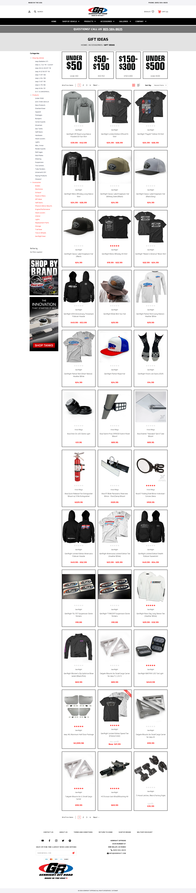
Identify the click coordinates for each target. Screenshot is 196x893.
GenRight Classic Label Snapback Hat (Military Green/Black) (114, 195)
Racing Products (41, 175)
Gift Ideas (38, 199)
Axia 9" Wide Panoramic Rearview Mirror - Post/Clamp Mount (115, 495)
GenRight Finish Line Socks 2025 (150, 373)
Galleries (123, 21)
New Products (40, 105)
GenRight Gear (40, 236)
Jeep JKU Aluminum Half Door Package (79, 734)
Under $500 (39, 98)
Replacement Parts (42, 222)
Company (139, 21)
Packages (38, 115)
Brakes (37, 186)
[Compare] (83, 121)
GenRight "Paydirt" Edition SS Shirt (150, 134)
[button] (44, 277)
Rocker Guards (40, 148)
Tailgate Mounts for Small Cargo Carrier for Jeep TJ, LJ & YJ (115, 674)
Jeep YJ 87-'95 (40, 81)
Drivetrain (38, 125)
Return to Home (106, 832)
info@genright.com (117, 853)
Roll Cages (39, 152)
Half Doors (39, 132)
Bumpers (38, 118)
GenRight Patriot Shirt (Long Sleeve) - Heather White (150, 315)
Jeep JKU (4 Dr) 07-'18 (43, 68)
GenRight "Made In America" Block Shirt (150, 254)
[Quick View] (73, 121)
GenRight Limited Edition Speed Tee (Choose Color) (115, 734)
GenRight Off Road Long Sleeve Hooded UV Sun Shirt (78, 135)
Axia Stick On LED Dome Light (78, 433)
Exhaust (38, 192)
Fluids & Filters (40, 196)
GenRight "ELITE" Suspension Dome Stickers (79, 615)
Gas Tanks (39, 128)
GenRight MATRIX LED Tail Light (150, 673)
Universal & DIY (40, 172)
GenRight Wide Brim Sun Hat (114, 314)
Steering (38, 159)
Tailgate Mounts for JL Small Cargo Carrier (78, 798)
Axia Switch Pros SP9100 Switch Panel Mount (115, 435)
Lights (37, 142)
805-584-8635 (112, 29)
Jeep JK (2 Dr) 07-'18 (42, 71)
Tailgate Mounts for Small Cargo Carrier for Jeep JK (151, 735)
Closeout (38, 179)
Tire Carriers (39, 165)
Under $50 (74, 76)
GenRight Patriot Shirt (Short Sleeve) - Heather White (78, 375)
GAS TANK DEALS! (42, 101)
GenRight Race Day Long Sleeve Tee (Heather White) (151, 615)
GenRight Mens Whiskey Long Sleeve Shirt (78, 195)
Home (53, 21)
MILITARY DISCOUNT (145, 832)
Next (95, 85)
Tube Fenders (40, 169)
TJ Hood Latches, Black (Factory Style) (150, 795)
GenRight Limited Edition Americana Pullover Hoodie (79, 555)
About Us (63, 832)
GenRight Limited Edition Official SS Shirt (114, 135)
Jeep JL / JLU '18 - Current (44, 64)
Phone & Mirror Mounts (43, 206)
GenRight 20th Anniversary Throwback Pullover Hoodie (79, 315)
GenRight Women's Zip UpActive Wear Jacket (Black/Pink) (79, 674)
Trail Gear (38, 229)
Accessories (106, 21)
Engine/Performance (42, 209)
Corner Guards (40, 122)
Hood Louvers (40, 138)
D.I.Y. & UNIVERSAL (42, 91)
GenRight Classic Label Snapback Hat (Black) (78, 255)
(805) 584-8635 (161, 2)
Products (88, 21)
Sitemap (115, 890)
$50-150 (101, 76)
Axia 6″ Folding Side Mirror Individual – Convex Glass (151, 495)
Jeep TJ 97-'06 (40, 75)
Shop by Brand (125, 832)
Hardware (38, 135)
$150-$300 (128, 76)
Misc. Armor (39, 145)
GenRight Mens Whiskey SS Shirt (114, 254)
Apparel (38, 112)
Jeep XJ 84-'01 (40, 88)
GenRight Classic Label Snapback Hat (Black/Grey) (150, 195)
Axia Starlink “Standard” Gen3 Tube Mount (150, 435)
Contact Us (48, 832)
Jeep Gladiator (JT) (41, 61)
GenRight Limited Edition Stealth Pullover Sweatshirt (150, 555)
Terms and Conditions (83, 832)
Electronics (39, 189)
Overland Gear (40, 108)
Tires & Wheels (40, 233)
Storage (38, 226)
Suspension (39, 162)
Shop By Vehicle (69, 21)
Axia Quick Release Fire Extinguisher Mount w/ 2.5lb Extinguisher (79, 495)
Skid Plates (39, 155)
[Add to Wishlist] (78, 121)
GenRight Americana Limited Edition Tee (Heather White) (114, 555)
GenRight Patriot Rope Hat (114, 373)
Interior (37, 216)
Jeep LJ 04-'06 (40, 78)
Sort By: (148, 85)
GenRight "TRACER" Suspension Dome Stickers (115, 615)
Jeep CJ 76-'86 (40, 85)
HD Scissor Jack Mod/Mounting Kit (114, 796)
